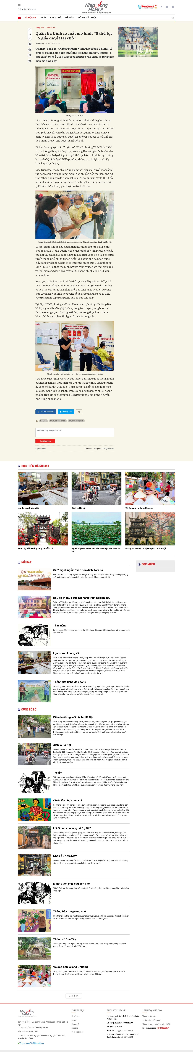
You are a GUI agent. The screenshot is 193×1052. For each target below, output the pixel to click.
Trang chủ (39, 28)
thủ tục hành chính (57, 421)
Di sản (43, 17)
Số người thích (108, 448)
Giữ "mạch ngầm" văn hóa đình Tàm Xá (78, 570)
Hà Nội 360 (30, 17)
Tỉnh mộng (60, 625)
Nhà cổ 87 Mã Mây (65, 856)
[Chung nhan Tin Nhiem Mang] (31, 1043)
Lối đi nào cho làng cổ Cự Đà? (72, 828)
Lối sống (69, 17)
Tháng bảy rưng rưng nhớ (69, 911)
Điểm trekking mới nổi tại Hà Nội (73, 717)
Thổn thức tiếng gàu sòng (69, 682)
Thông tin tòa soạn (149, 1016)
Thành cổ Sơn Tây (64, 939)
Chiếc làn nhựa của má (67, 800)
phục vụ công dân (76, 421)
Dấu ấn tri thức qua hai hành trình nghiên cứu (81, 597)
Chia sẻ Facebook (47, 412)
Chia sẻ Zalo (67, 412)
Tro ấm (57, 772)
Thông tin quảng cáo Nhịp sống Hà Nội (156, 1024)
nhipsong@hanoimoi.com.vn (122, 1031)
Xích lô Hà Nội (79, 508)
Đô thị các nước (87, 17)
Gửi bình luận (45, 441)
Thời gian (97, 448)
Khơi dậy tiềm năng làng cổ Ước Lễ (35, 548)
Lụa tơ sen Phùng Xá (28, 508)
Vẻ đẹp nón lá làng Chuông (139, 508)
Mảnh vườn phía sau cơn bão (71, 883)
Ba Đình (43, 421)
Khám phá (55, 17)
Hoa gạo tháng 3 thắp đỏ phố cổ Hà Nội (145, 548)
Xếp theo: (88, 448)
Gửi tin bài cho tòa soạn (151, 1020)
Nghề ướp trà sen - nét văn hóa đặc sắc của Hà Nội (96, 550)
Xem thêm (73, 996)
